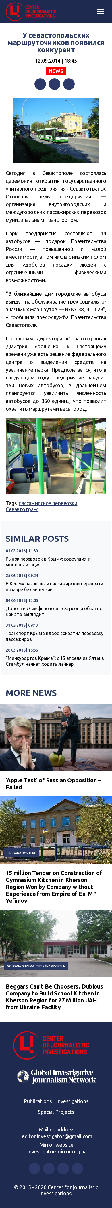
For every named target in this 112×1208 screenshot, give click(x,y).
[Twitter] (54, 84)
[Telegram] (69, 84)
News (56, 71)
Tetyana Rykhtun (21, 853)
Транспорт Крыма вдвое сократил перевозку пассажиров (54, 636)
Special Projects (56, 1112)
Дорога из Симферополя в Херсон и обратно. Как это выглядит (54, 611)
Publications (38, 1101)
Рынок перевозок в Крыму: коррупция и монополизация (48, 561)
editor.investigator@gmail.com (57, 1136)
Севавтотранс (22, 509)
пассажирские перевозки (48, 503)
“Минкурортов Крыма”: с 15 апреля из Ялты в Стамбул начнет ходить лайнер (55, 661)
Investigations (72, 1101)
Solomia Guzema (20, 966)
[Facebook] (40, 84)
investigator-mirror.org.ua (57, 1151)
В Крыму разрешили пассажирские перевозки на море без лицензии (54, 586)
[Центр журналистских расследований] (33, 11)
